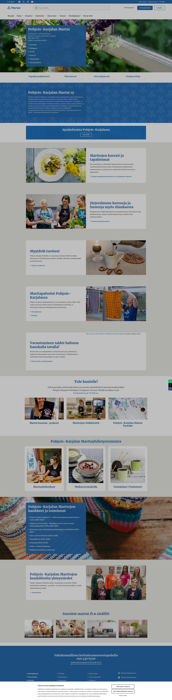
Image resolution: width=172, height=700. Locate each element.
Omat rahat (51, 16)
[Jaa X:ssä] (170, 385)
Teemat (62, 16)
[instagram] (28, 2)
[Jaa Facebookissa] (170, 388)
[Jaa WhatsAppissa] (170, 381)
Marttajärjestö (74, 16)
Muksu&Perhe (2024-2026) (40, 539)
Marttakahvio (36, 312)
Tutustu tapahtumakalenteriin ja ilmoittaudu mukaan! (111, 176)
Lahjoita (159, 8)
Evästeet (92, 680)
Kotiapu (34, 315)
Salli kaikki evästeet (123, 687)
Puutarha (28, 16)
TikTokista (93, 393)
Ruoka (19, 16)
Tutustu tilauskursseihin (100, 221)
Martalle (162, 2)
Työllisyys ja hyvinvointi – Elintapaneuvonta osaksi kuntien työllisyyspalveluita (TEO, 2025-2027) (52, 524)
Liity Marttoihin (35, 62)
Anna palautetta (95, 677)
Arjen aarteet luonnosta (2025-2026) (44, 536)
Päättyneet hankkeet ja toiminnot (42, 550)
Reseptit (11, 16)
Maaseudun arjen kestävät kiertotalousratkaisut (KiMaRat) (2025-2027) (54, 530)
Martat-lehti (88, 16)
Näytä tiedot (123, 696)
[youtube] (32, 2)
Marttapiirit (62, 680)
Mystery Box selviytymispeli (41, 361)
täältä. (138, 334)
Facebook (33, 45)
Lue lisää (86, 135)
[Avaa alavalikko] (22, 15)
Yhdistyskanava (153, 2)
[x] (24, 2)
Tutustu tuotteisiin (38, 265)
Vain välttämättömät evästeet (123, 691)
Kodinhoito (40, 16)
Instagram (33, 48)
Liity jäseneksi (145, 8)
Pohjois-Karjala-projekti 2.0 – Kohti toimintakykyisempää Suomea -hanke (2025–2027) (55, 518)
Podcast (33, 55)
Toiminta (61, 674)
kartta (54, 34)
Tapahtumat (62, 677)
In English (10, 2)
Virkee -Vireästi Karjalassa (40, 546)
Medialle (30, 680)
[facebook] (19, 2)
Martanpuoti (129, 8)
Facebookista (79, 393)
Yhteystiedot (142, 2)
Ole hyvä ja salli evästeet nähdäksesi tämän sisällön (105, 334)
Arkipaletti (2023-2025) (39, 543)
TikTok (32, 52)
